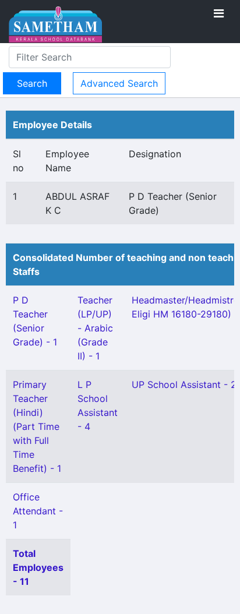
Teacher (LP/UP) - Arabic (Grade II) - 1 (95, 328)
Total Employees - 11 (38, 567)
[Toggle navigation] (218, 13)
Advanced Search (119, 83)
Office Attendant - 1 (38, 511)
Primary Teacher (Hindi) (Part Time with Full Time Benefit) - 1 (37, 426)
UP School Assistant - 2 (184, 384)
